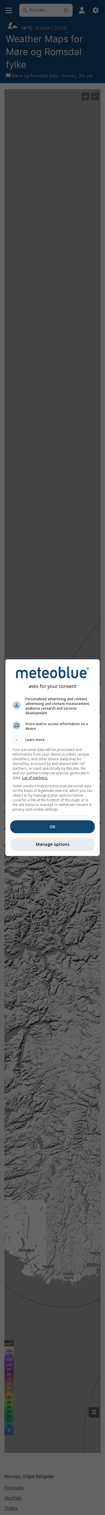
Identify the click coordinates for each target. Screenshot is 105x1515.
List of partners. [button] (35, 777)
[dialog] (52, 757)
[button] (52, 740)
